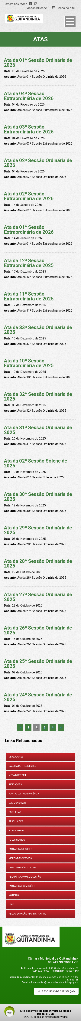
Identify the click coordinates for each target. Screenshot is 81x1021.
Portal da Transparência (24, 793)
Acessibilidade (37, 8)
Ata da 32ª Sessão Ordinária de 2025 (38, 396)
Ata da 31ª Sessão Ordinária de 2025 (38, 430)
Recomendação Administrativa (27, 913)
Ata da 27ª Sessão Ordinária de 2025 (38, 597)
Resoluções (16, 821)
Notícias (14, 895)
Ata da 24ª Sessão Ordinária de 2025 (38, 697)
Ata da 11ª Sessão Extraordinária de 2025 (29, 296)
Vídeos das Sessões (20, 858)
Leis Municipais (17, 803)
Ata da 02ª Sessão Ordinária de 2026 (38, 163)
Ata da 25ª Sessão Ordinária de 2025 (38, 663)
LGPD (11, 904)
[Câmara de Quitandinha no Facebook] (31, 4)
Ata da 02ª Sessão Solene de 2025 (35, 463)
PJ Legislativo (17, 840)
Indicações (15, 784)
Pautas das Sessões (20, 849)
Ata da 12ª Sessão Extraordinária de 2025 (29, 263)
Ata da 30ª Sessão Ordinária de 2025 (38, 496)
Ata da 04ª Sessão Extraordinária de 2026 (29, 96)
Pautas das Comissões (22, 886)
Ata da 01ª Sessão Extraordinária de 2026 (29, 229)
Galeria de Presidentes (22, 766)
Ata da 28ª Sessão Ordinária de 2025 (38, 563)
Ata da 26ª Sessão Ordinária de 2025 (38, 630)
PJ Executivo (16, 830)
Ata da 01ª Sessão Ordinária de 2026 (38, 62)
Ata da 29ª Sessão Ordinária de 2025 (38, 530)
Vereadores (16, 756)
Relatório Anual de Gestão (25, 876)
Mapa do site (66, 8)
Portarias (15, 812)
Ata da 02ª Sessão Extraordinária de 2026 (29, 196)
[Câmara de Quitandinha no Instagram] (36, 4)
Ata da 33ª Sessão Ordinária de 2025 (38, 330)
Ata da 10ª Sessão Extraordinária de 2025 (29, 363)
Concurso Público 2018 (23, 867)
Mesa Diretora (17, 775)
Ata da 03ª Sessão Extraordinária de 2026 (29, 129)
